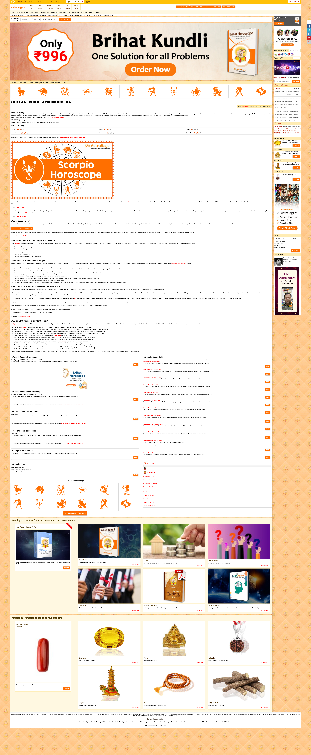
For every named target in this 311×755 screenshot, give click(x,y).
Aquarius (67, 8)
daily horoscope (28, 212)
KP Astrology (106, 714)
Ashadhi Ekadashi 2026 (295, 129)
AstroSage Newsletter (280, 77)
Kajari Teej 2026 (286, 134)
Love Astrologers (154, 722)
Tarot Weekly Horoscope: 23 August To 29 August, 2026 (288, 98)
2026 (32, 12)
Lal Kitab (93, 15)
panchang (128, 201)
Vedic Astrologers (176, 722)
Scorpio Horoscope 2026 (75, 513)
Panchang (58, 12)
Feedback (266, 714)
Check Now (135, 564)
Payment (293, 714)
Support (152, 715)
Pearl (35, 316)
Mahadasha (50, 714)
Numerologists (145, 722)
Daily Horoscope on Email (294, 77)
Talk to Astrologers (84, 722)
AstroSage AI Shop (108, 15)
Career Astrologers (165, 722)
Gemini (49, 5)
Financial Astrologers (196, 722)
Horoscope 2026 (36, 1)
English (278, 88)
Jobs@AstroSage (159, 715)
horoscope (17, 243)
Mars (178, 224)
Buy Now (280, 23)
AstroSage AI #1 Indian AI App (123, 714)
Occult (37, 12)
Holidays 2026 (287, 126)
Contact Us (281, 714)
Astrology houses (15, 324)
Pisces (76, 8)
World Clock (35, 714)
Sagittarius (49, 8)
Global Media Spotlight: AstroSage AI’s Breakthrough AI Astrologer (149, 714)
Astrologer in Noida (66, 714)
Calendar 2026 (54, 1)
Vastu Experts (186, 722)
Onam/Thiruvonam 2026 (288, 132)
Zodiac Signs (57, 714)
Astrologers (42, 714)
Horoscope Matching (23, 15)
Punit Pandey (245, 106)
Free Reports (44, 12)
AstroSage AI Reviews (200, 714)
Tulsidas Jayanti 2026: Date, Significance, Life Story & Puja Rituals (288, 111)
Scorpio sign (126, 211)
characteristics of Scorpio (178, 263)
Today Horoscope (45, 1)
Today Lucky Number (149, 505)
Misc (97, 12)
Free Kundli (14, 15)
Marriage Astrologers (126, 722)
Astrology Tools (258, 714)
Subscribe (296, 58)
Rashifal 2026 (28, 1)
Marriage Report (280, 241)
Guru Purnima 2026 (279, 130)
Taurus (40, 5)
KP (70, 12)
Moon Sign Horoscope (96, 714)
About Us (287, 714)
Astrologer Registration (171, 715)
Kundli (22, 1)
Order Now (295, 250)
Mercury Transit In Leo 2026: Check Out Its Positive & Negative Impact (288, 104)
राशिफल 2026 (43, 15)
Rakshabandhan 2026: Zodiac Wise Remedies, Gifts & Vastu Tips (288, 108)
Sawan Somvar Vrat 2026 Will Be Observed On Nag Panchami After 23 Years (288, 117)
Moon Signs (99, 15)
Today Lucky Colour (148, 502)
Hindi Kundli (87, 15)
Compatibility (76, 12)
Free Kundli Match (78, 714)
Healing (52, 12)
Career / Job (279, 243)
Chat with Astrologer (75, 2)
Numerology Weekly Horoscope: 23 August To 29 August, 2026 (288, 91)
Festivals (91, 12)
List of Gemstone (26, 714)
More (136, 364)
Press (112, 714)
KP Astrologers (207, 722)
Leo (67, 5)
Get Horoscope (64, 19)
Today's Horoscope (52, 15)
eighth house (61, 341)
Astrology (26, 12)
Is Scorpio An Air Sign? (149, 476)
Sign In (291, 1)
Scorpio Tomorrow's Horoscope (22, 228)
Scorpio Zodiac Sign (148, 495)
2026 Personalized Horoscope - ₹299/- (286, 239)
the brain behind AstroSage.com (290, 259)
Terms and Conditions (143, 715)
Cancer (58, 5)
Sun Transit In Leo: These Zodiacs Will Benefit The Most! (288, 121)
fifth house (58, 335)
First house (24, 327)
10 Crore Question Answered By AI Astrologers (180, 714)
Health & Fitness (280, 247)
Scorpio (40, 8)
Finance (278, 245)
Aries (31, 5)
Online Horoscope (68, 15)
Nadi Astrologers (216, 722)
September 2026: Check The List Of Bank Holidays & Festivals (288, 114)
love (75, 298)
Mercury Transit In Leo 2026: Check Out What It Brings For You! (288, 95)
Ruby (21, 316)
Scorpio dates (147, 492)
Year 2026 (296, 88)
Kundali (37, 224)
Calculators (84, 12)
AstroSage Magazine (282, 85)
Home (12, 12)
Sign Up (296, 1)
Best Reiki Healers (227, 722)
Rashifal (18, 1)
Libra (31, 8)
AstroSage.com (162, 725)
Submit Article (274, 714)
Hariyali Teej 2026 (289, 130)
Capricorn (58, 8)
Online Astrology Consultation (111, 722)
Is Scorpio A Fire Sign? (149, 487)
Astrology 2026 (249, 714)
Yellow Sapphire (27, 316)
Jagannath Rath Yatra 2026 (281, 129)
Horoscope (19, 12)
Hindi (287, 88)
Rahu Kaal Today (78, 15)
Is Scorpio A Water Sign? (150, 480)
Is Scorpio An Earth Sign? (150, 483)
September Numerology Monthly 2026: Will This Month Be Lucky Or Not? (288, 101)
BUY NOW (66, 568)
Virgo (76, 5)
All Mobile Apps (294, 50)
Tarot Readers (136, 722)
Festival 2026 (278, 126)
